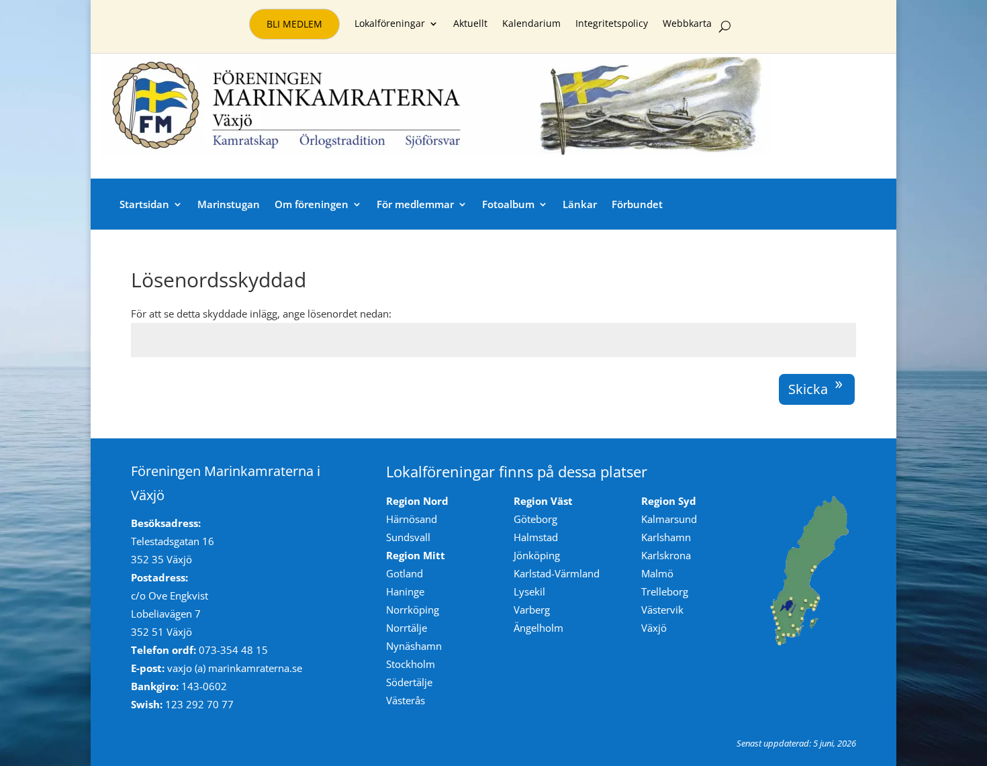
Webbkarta (687, 24)
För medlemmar (415, 204)
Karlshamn (666, 537)
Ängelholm (538, 627)
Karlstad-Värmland (557, 573)
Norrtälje (406, 627)
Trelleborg (664, 591)
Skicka (808, 389)
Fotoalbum (508, 204)
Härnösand (411, 519)
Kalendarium (531, 24)
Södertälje (409, 682)
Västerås (405, 700)
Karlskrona (666, 555)
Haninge (405, 591)
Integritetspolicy (611, 24)
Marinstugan (228, 204)
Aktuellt (470, 24)
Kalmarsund (669, 519)
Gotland (404, 573)
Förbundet (637, 204)
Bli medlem (294, 23)
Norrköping (412, 609)
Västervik (662, 609)
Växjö (654, 627)
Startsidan (144, 204)
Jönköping (537, 555)
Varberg (532, 609)
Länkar (580, 204)
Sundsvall (408, 537)
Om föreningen (311, 204)
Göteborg (535, 519)
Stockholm (410, 664)
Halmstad (536, 537)
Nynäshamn (414, 646)
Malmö (657, 573)
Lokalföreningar (390, 24)
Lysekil (529, 591)
